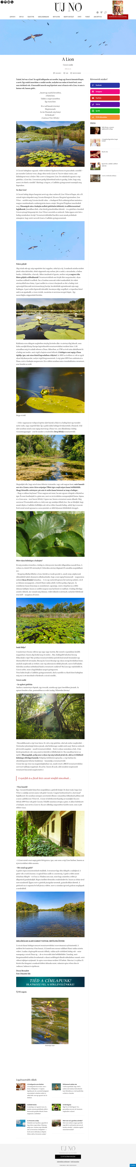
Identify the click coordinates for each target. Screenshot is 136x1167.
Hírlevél (101, 12)
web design (63, 1165)
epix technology (72, 1165)
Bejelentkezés (97, 12)
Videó (87, 17)
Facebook (98, 85)
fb (2, 2)
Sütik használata (75, 1161)
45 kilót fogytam (67, 1105)
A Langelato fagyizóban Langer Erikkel (110, 140)
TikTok (98, 104)
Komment (58, 73)
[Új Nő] (68, 7)
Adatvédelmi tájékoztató (63, 1161)
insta (5, 2)
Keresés (105, 12)
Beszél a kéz (105, 152)
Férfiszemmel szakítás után (70, 1084)
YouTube (98, 98)
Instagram (99, 91)
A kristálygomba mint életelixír (35, 1084)
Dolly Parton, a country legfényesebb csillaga (108, 128)
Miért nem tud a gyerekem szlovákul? (73, 1120)
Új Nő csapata (21, 992)
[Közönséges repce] (49, 1021)
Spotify (98, 111)
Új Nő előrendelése (101, 117)
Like (67, 73)
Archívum (98, 17)
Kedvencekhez (77, 73)
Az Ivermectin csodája (33, 1120)
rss (12, 2)
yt (8, 2)
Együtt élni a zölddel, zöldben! (110, 164)
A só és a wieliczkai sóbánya (109, 176)
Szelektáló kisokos (32, 1105)
